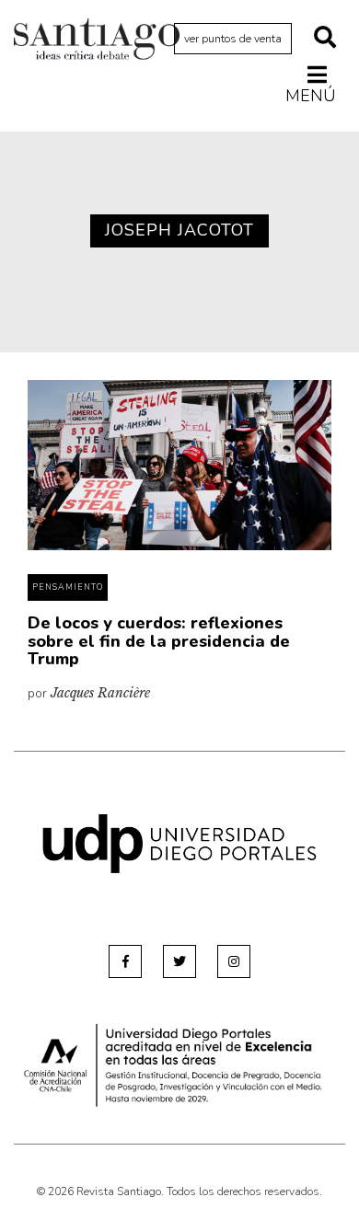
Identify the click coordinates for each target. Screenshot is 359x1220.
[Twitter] (179, 961)
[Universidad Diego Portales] (179, 842)
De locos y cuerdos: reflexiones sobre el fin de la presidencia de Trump (159, 641)
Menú (310, 95)
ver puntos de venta (233, 38)
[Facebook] (125, 961)
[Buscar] (325, 39)
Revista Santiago (97, 41)
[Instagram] (233, 961)
